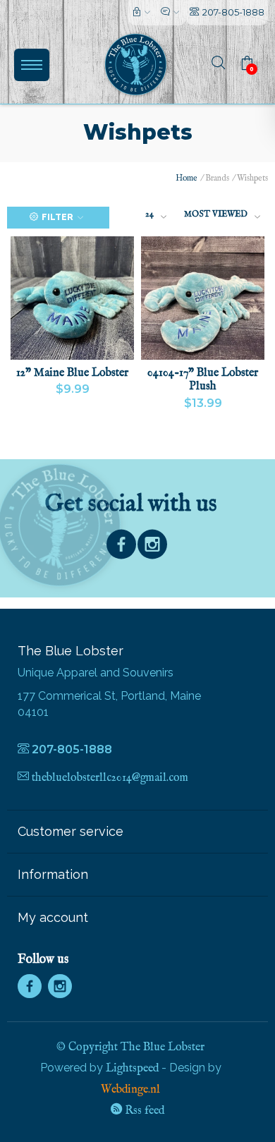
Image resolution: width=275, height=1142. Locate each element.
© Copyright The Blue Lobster (130, 1047)
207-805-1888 (233, 12)
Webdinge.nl (130, 1090)
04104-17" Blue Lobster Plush (202, 380)
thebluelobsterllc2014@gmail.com (110, 778)
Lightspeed (132, 1069)
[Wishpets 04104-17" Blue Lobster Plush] (202, 298)
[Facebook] (121, 548)
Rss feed (143, 1111)
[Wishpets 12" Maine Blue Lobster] (72, 298)
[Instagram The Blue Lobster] (152, 548)
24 (149, 214)
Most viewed (216, 214)
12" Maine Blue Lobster (72, 373)
